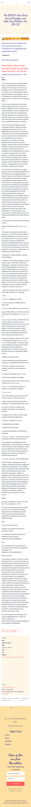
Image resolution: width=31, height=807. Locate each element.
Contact (8, 744)
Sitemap (25, 803)
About (7, 738)
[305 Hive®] (16, 2)
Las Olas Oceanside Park (8, 687)
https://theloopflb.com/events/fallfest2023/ (12, 657)
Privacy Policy (11, 726)
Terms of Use (19, 726)
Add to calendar (11, 631)
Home (7, 735)
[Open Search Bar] (2, 2)
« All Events (5, 55)
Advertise (8, 741)
